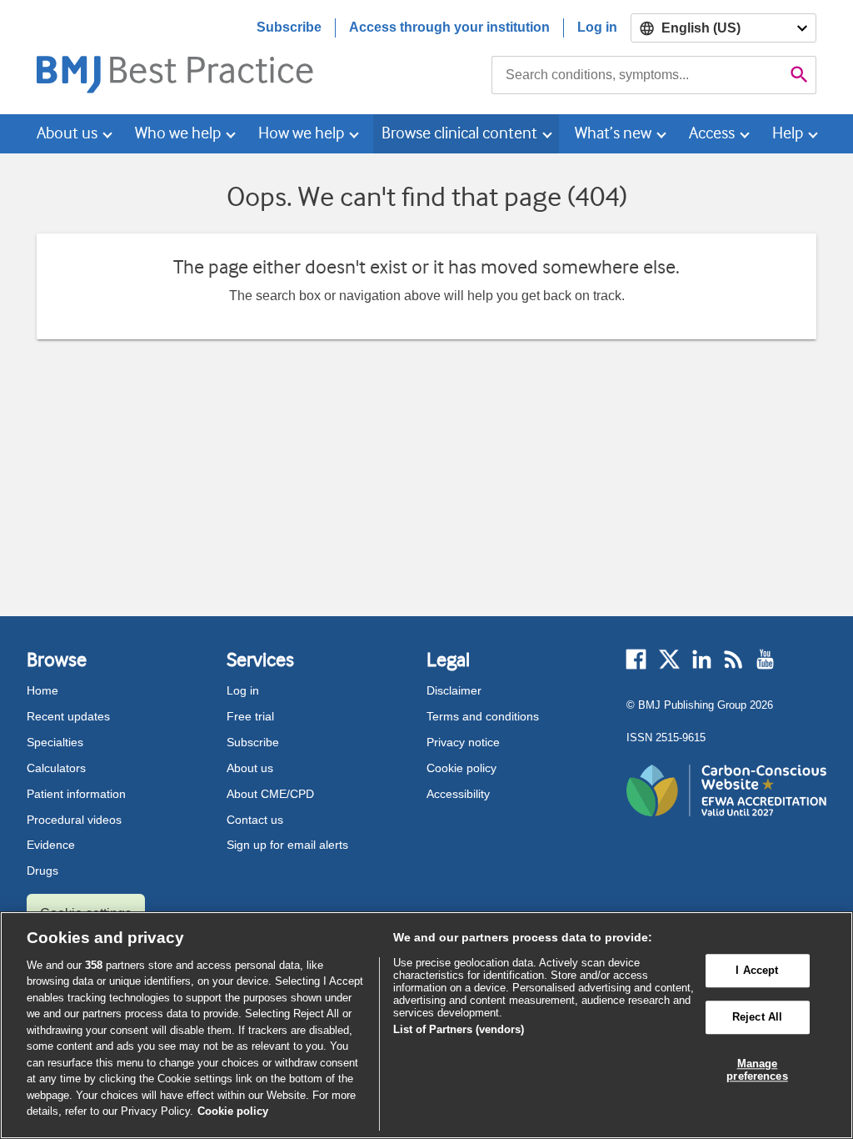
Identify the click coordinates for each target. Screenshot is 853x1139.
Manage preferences (756, 1070)
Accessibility (458, 793)
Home (42, 690)
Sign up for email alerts (287, 844)
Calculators (56, 768)
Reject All (757, 1017)
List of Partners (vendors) (458, 1029)
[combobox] (637, 75)
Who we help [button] (178, 133)
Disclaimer (453, 690)
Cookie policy (461, 768)
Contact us (255, 819)
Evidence (51, 844)
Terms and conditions (482, 716)
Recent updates (68, 716)
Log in (597, 27)
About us (250, 768)
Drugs (42, 870)
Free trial (250, 716)
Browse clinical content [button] (459, 133)
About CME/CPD (270, 793)
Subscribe (289, 27)
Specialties (55, 742)
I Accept (757, 971)
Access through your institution (449, 27)
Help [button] (787, 133)
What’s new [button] (613, 133)
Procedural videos (74, 819)
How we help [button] (301, 133)
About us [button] (67, 133)
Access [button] (712, 133)
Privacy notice (463, 742)
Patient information (76, 793)
